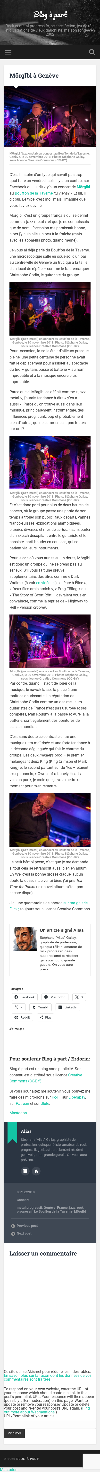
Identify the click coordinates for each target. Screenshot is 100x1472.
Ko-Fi (56, 1097)
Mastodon (18, 1113)
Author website (36, 1171)
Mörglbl (80, 1211)
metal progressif (29, 1207)
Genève (50, 1207)
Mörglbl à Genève (34, 75)
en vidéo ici (45, 583)
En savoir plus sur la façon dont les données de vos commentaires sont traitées (48, 1377)
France (62, 1207)
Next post (24, 1233)
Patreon (22, 1103)
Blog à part (50, 14)
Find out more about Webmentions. (47, 1410)
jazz (72, 1207)
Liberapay (76, 1097)
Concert (23, 1200)
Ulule (45, 1103)
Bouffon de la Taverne (34, 193)
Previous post (27, 1226)
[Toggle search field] (92, 52)
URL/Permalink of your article (29, 1416)
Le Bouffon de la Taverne (53, 1211)
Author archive (25, 1171)
